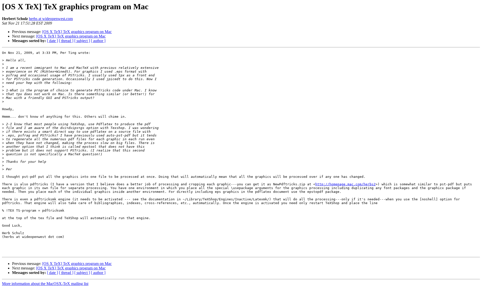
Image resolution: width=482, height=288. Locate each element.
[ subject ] (82, 41)
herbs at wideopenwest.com (51, 19)
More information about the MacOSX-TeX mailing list (45, 283)
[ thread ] (66, 41)
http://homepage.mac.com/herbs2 (345, 184)
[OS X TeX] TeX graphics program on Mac (77, 32)
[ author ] (98, 41)
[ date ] (52, 41)
